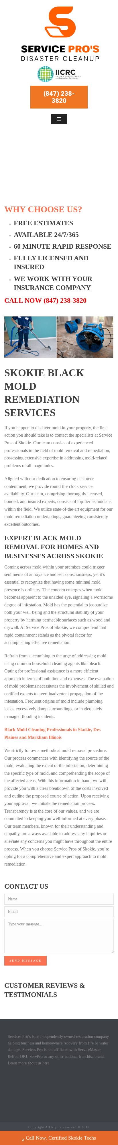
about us (34, 1063)
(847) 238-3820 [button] (59, 97)
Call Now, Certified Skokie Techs (61, 1138)
